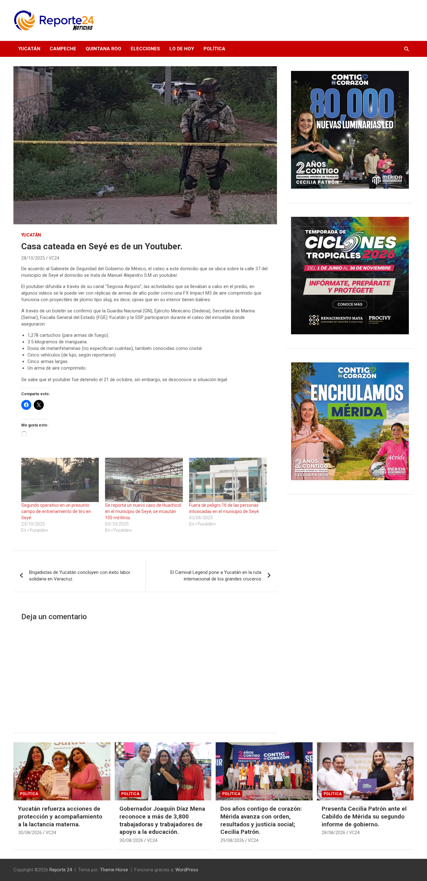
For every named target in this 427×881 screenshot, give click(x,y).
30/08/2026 (30, 832)
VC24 (54, 258)
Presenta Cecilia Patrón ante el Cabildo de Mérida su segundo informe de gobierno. (364, 816)
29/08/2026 (232, 840)
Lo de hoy (181, 49)
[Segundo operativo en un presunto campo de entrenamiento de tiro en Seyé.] (60, 480)
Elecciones (145, 49)
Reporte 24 (60, 870)
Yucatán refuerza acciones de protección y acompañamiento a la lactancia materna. (60, 816)
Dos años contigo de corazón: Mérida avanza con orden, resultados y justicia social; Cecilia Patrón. (261, 820)
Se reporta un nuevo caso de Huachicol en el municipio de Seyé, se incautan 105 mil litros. (143, 511)
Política (214, 49)
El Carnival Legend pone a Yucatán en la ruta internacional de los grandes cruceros (215, 576)
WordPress (186, 870)
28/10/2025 (33, 258)
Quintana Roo (103, 49)
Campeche (63, 49)
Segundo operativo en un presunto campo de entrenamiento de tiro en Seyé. (56, 511)
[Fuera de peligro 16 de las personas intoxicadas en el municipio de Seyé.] (228, 480)
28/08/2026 (333, 832)
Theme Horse (114, 870)
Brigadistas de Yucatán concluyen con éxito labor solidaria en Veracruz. (79, 576)
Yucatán (29, 49)
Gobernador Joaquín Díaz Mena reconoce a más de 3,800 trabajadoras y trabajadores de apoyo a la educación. (162, 820)
